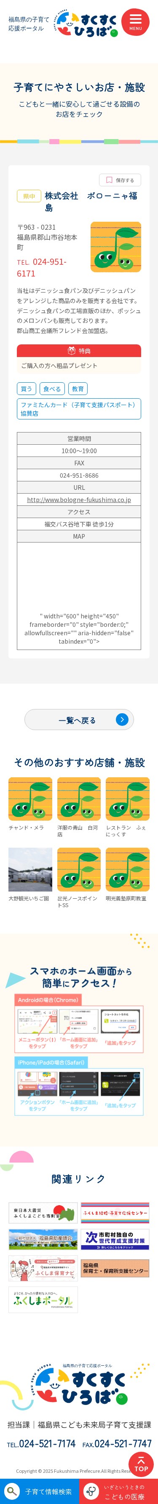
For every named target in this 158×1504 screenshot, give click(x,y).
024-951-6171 (42, 267)
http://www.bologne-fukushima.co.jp (79, 499)
